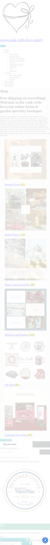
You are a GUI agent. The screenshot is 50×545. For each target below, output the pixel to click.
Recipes (7, 73)
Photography (9, 83)
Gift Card (12, 67)
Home (7, 50)
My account (9, 81)
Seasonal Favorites (16, 65)
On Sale (12, 62)
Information (9, 85)
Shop (6, 52)
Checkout (12, 71)
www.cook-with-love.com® (21, 40)
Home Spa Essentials (17, 60)
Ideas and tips (14, 77)
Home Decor (14, 54)
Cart (10, 69)
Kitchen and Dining (16, 58)
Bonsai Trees (14, 56)
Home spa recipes (15, 75)
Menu (3, 46)
